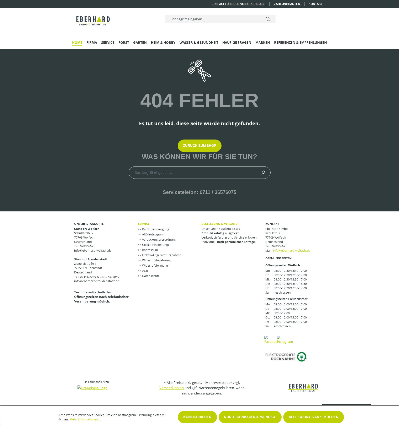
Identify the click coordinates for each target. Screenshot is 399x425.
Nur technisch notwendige (250, 417)
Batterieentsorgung (155, 229)
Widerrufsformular (154, 265)
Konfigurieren (197, 417)
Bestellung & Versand (220, 224)
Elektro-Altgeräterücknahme (161, 255)
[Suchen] (268, 19)
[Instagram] (285, 339)
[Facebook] (271, 339)
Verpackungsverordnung (158, 239)
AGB (144, 271)
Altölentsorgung (152, 234)
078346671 (279, 246)
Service (144, 224)
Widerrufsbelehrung (156, 260)
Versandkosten (171, 387)
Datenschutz (150, 276)
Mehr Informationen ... (85, 419)
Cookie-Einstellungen (156, 245)
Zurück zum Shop (199, 145)
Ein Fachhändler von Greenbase (238, 4)
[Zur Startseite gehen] (93, 18)
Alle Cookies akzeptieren (314, 417)
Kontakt (316, 4)
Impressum (149, 250)
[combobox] (213, 19)
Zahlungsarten (287, 4)
